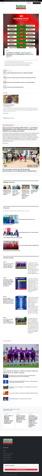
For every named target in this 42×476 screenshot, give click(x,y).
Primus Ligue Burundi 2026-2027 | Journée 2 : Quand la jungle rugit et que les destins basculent (8, 301)
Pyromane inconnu (8, 105)
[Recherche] (1, 2)
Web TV (4, 451)
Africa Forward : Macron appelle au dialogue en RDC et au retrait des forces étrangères (21, 419)
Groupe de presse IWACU (7, 453)
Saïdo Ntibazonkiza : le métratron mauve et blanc (20, 398)
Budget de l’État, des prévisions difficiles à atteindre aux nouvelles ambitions (19, 82)
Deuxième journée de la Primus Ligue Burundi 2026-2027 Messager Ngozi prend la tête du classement (8, 282)
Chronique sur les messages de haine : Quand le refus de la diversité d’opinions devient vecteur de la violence (25, 194)
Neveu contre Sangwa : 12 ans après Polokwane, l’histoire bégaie (23, 393)
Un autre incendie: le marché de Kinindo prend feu (13, 87)
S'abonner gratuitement (21, 469)
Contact (4, 461)
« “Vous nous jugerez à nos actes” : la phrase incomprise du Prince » (16, 193)
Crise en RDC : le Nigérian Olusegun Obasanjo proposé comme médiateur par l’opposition (8, 419)
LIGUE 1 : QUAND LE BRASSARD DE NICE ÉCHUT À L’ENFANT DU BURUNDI (18, 72)
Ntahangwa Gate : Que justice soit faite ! (34, 191)
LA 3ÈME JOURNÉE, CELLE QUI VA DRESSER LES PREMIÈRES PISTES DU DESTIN (19, 54)
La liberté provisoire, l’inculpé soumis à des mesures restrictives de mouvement (19, 77)
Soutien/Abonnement (7, 455)
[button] (3, 2)
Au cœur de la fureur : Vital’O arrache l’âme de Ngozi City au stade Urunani (8, 265)
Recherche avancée (6, 459)
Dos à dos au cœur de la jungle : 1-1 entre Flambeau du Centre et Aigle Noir (8, 321)
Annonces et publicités (7, 457)
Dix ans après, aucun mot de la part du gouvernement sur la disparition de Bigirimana (19, 170)
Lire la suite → (6, 113)
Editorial (4, 450)
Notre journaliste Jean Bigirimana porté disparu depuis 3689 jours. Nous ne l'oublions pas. (21, 0)
